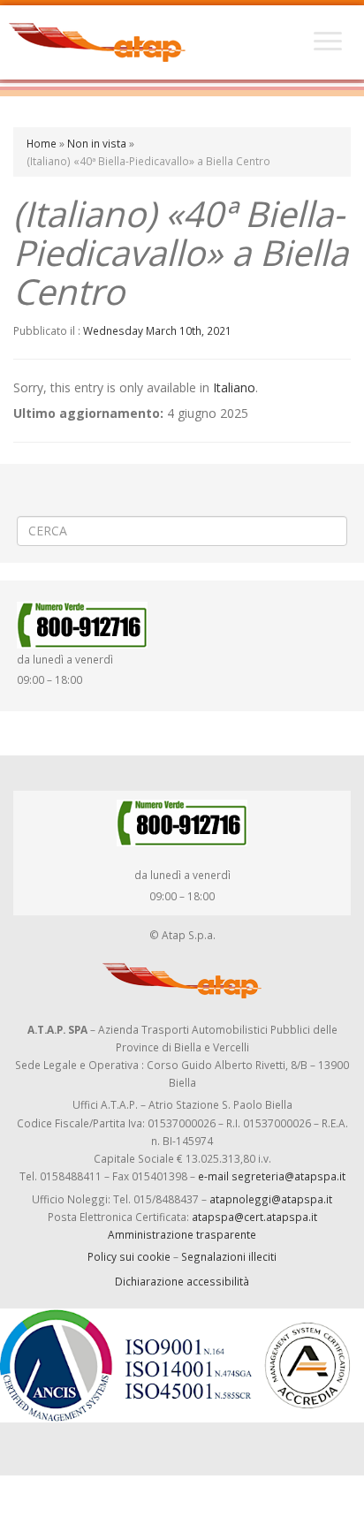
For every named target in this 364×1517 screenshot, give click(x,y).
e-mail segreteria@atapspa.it (271, 1176)
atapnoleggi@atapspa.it (270, 1199)
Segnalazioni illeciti (229, 1256)
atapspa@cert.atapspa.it (254, 1217)
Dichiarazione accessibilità (182, 1281)
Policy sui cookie (129, 1256)
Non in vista (96, 143)
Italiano (234, 387)
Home (42, 143)
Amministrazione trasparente (182, 1234)
